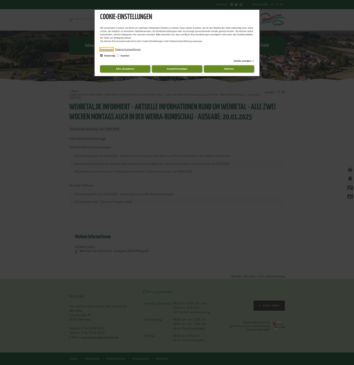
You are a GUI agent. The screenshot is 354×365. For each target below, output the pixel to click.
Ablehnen (229, 69)
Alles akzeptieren (125, 69)
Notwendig (110, 56)
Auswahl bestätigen (177, 69)
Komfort (124, 56)
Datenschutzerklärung (128, 49)
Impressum (106, 49)
